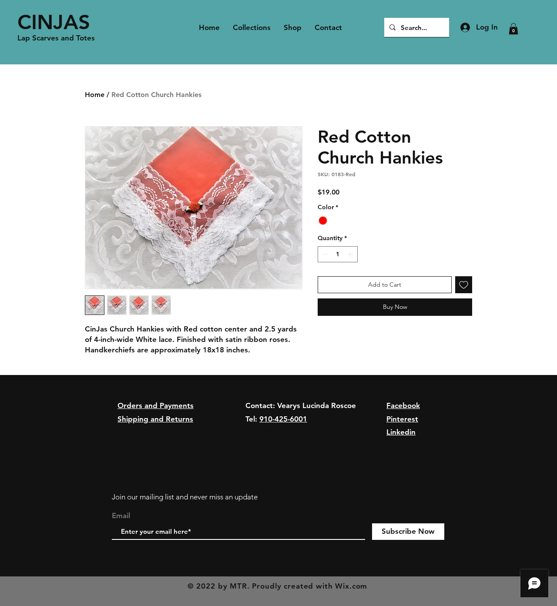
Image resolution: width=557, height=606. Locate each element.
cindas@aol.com (272, 432)
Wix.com (351, 586)
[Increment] (351, 254)
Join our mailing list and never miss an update (185, 496)
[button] (513, 28)
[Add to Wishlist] (463, 284)
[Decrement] (324, 254)
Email (121, 515)
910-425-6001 (283, 419)
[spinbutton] (338, 254)
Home (94, 94)
